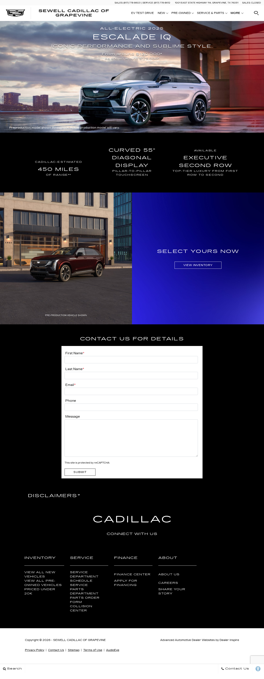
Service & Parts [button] (210, 13)
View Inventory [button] (198, 265)
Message (72, 416)
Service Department (84, 574)
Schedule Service (81, 582)
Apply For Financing (125, 582)
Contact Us (56, 650)
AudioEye (112, 650)
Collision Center (81, 608)
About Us (169, 574)
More (235, 13)
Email (70, 385)
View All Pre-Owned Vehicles (43, 582)
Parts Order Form (85, 599)
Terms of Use (92, 650)
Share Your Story (171, 591)
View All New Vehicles (39, 574)
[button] (256, 13)
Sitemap (73, 650)
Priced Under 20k (39, 591)
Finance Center (132, 574)
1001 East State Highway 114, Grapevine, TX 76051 (206, 3)
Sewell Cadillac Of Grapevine (79, 640)
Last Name (74, 369)
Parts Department (84, 591)
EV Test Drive (142, 13)
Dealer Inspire (229, 640)
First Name (74, 353)
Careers (168, 583)
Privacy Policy (34, 650)
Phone (70, 401)
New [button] (162, 13)
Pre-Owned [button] (181, 13)
